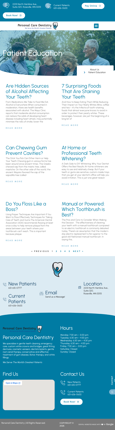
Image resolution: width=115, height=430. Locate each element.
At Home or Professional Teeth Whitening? (81, 153)
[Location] (79, 287)
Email (51, 293)
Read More (14, 128)
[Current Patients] (48, 6)
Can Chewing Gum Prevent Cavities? (26, 150)
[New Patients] (4, 284)
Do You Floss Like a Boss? (26, 206)
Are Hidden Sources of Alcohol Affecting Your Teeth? (27, 91)
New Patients (22, 284)
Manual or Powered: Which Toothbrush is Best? (83, 209)
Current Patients (62, 5)
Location (93, 284)
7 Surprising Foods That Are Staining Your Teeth (81, 91)
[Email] (41, 293)
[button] (96, 26)
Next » (78, 251)
